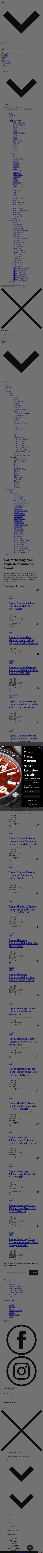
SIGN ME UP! (32, 801)
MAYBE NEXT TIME (32, 804)
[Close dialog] (41, 747)
